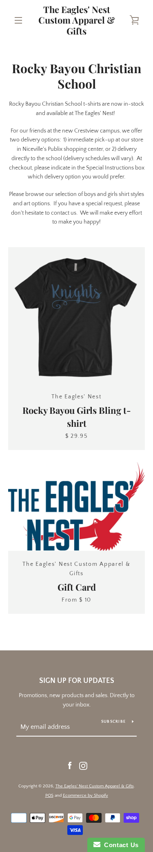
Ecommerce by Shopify (85, 795)
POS (49, 795)
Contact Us (119, 844)
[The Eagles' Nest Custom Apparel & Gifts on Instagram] (83, 765)
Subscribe (113, 721)
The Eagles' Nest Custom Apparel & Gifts (76, 20)
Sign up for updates (76, 681)
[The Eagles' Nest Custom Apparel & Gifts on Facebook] (70, 765)
